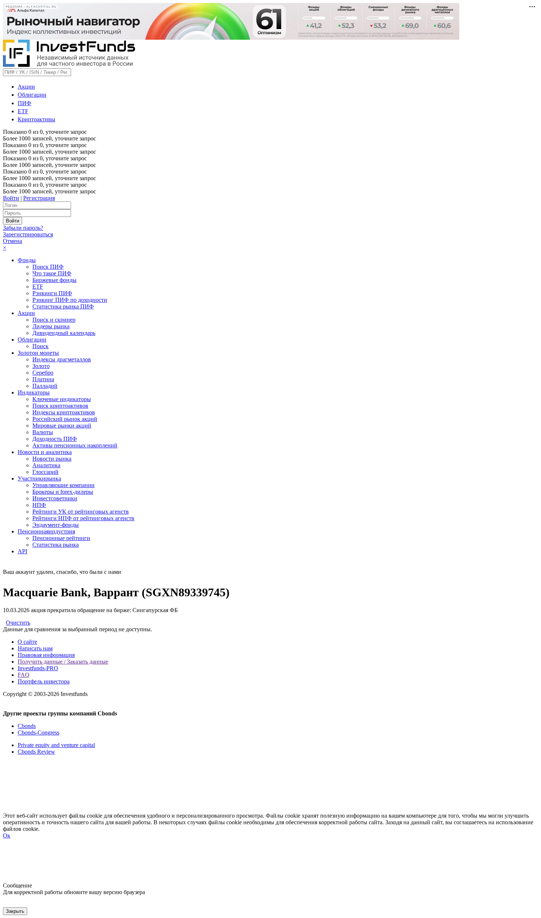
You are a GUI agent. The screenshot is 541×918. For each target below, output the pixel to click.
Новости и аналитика (45, 452)
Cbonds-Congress (38, 732)
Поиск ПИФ (48, 267)
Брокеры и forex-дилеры (62, 492)
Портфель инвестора (44, 681)
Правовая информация (46, 655)
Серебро (42, 372)
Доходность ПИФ (54, 439)
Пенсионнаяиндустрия (46, 531)
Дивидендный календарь (63, 333)
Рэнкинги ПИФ (52, 293)
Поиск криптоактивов (60, 406)
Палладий (44, 386)
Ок (6, 835)
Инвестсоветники (54, 498)
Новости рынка (51, 459)
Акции (26, 86)
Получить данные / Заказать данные (63, 661)
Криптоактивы (36, 119)
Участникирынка (39, 478)
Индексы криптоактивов (63, 412)
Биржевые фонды (54, 280)
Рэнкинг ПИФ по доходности (69, 300)
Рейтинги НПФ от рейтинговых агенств (83, 518)
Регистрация (39, 198)
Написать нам (35, 648)
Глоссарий (45, 472)
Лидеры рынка (51, 326)
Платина (43, 379)
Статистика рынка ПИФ (63, 306)
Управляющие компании (63, 485)
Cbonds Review (36, 752)
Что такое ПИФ (51, 273)
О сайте (27, 642)
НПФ (39, 505)
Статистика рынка (55, 545)
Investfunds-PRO (38, 668)
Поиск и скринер (53, 320)
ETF (23, 111)
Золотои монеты (38, 353)
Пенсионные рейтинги (61, 538)
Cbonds (27, 726)
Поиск (40, 346)
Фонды (27, 260)
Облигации (32, 95)
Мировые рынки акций (61, 425)
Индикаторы (34, 392)
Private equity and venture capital (56, 745)
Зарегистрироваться (28, 234)
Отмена (12, 241)
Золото (41, 366)
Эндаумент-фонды (55, 525)
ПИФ (24, 103)
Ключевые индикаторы (61, 399)
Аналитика (46, 465)
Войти (11, 198)
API (22, 551)
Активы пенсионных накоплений (74, 445)
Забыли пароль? (23, 228)
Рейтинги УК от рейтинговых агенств (80, 511)
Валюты (42, 432)
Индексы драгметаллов (61, 359)
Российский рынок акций (64, 419)
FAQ (23, 675)
